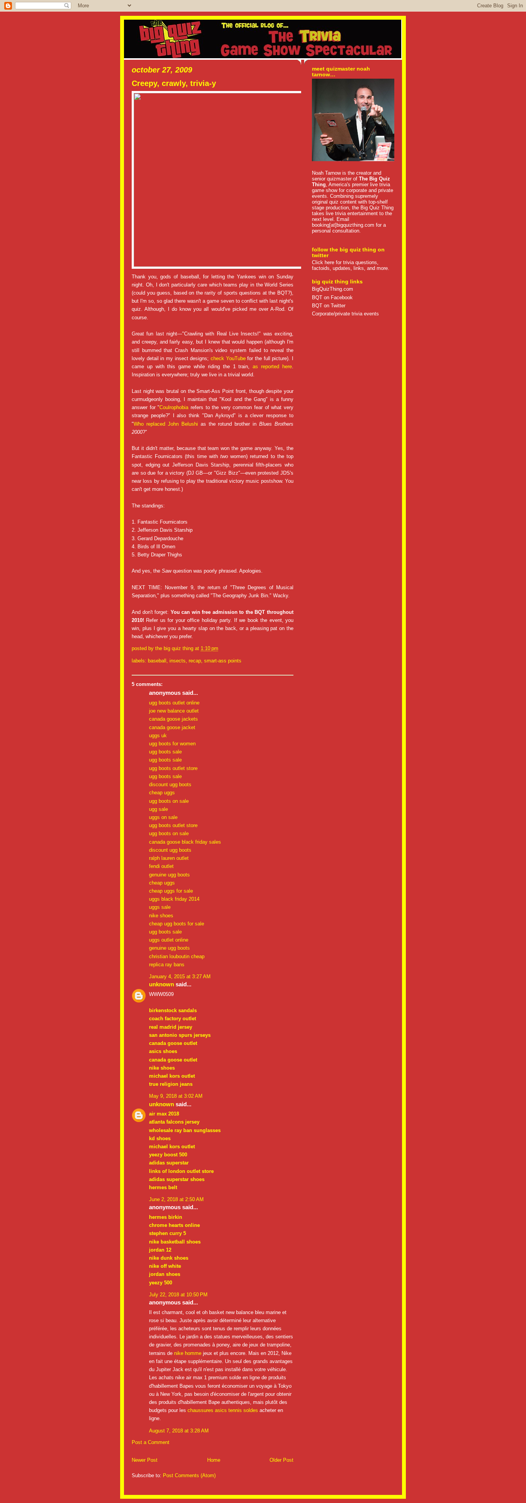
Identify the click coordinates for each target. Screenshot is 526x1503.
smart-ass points (222, 661)
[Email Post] (220, 648)
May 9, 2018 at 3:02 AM (176, 1096)
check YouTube (228, 358)
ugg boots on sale (169, 801)
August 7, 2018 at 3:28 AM (179, 1431)
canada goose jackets (173, 719)
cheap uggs (162, 792)
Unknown (161, 984)
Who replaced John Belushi (166, 424)
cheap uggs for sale (171, 891)
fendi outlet (161, 866)
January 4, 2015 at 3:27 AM (180, 976)
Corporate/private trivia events (345, 314)
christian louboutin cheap (176, 956)
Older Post (281, 1460)
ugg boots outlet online (174, 703)
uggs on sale (163, 817)
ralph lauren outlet (169, 858)
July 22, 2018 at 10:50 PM (178, 1294)
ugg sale (158, 809)
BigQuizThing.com (332, 289)
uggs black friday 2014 (174, 899)
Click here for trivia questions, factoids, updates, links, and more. (350, 265)
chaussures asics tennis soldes (223, 1410)
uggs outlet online (168, 940)
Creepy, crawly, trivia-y (174, 83)
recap (195, 661)
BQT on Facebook (332, 297)
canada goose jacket (172, 727)
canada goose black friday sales (185, 842)
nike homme (187, 1353)
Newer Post (144, 1460)
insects (177, 661)
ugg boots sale (165, 752)
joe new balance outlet (174, 711)
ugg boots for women (172, 743)
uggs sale (160, 907)
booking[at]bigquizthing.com (343, 225)
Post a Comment (150, 1442)
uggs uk (158, 735)
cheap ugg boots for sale (176, 924)
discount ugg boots (170, 784)
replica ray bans (166, 964)
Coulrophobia (173, 407)
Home (213, 1460)
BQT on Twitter (328, 305)
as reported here (272, 366)
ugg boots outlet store (173, 768)
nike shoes (161, 915)
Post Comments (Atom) (189, 1475)
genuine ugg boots (169, 875)
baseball (157, 661)
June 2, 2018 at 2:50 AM (176, 1199)
